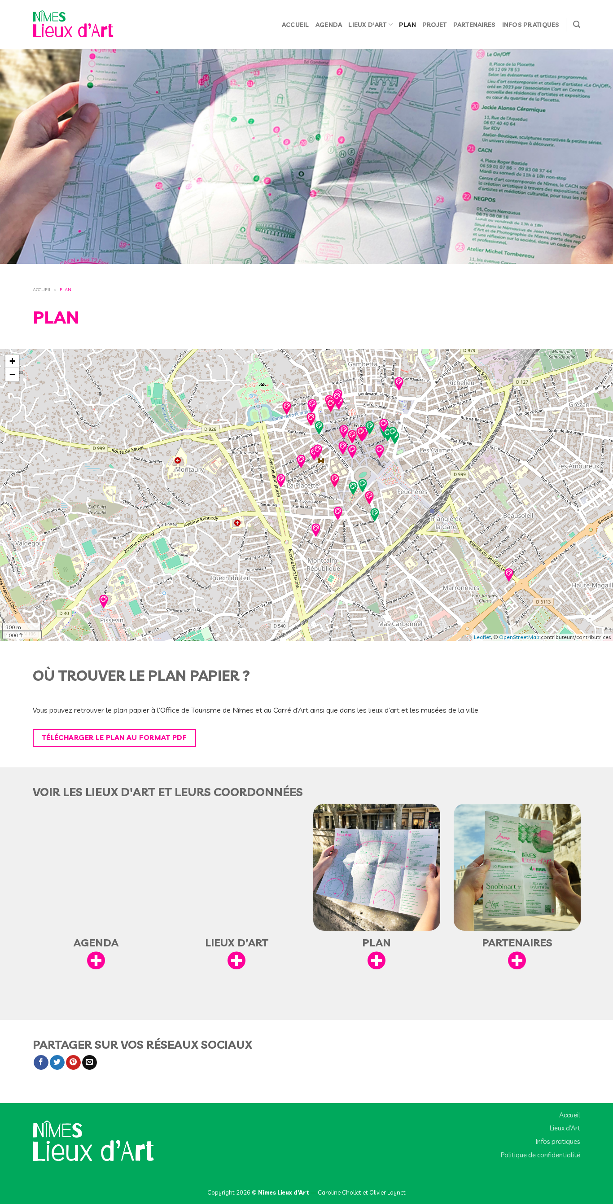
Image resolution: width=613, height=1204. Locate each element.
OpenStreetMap (519, 637)
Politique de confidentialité (540, 1155)
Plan (407, 24)
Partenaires (474, 24)
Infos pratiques (531, 24)
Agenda (328, 24)
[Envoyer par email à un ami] (89, 1062)
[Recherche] (576, 25)
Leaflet (482, 637)
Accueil (295, 24)
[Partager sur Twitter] (57, 1062)
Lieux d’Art (367, 24)
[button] (280, 478)
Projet (434, 24)
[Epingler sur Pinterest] (73, 1062)
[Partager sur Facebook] (41, 1062)
